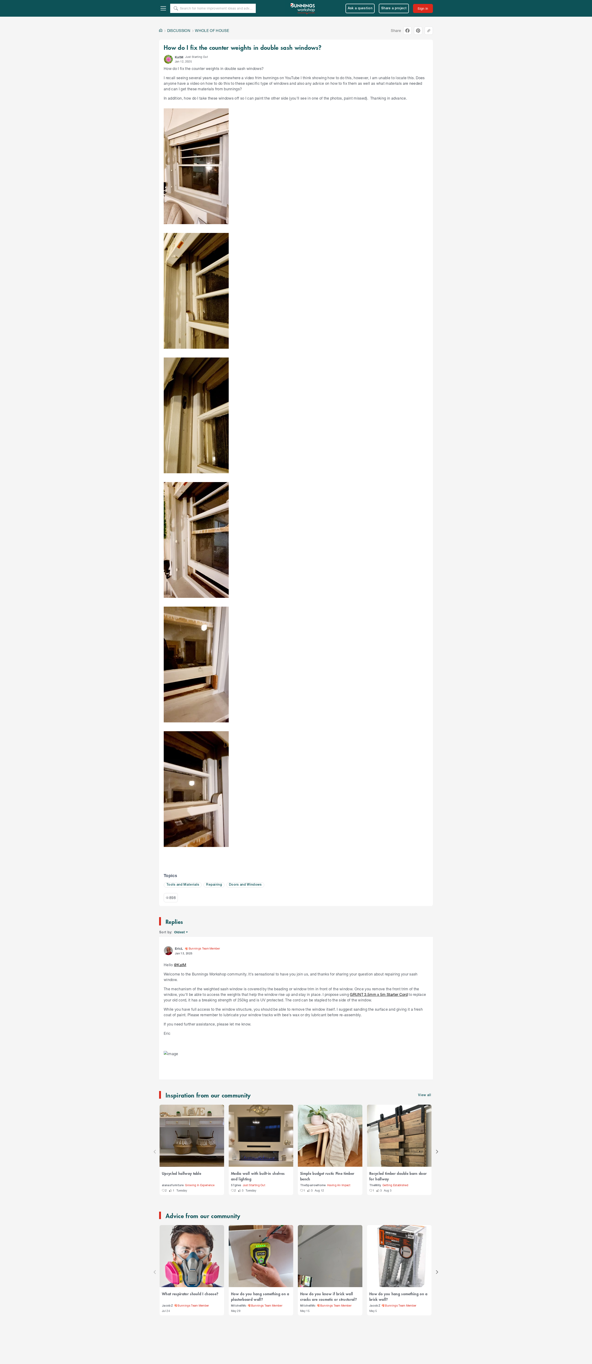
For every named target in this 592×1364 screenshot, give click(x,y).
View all (424, 1095)
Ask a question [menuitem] (360, 8)
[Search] (175, 8)
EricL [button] (179, 948)
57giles (236, 1185)
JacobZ (167, 1305)
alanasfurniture (173, 1185)
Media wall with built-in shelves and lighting (258, 1176)
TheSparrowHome (313, 1185)
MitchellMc (238, 1305)
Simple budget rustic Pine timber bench (327, 1176)
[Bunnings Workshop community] (303, 8)
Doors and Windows (245, 884)
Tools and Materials (182, 884)
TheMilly (375, 1185)
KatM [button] (179, 57)
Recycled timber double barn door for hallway (398, 1176)
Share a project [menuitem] (394, 8)
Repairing (214, 884)
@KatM (180, 965)
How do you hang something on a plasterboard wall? (260, 1296)
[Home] (160, 30)
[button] (168, 59)
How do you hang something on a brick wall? (398, 1296)
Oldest (179, 932)
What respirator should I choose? (190, 1293)
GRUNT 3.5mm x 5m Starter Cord (378, 994)
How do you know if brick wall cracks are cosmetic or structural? (328, 1296)
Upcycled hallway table (181, 1173)
